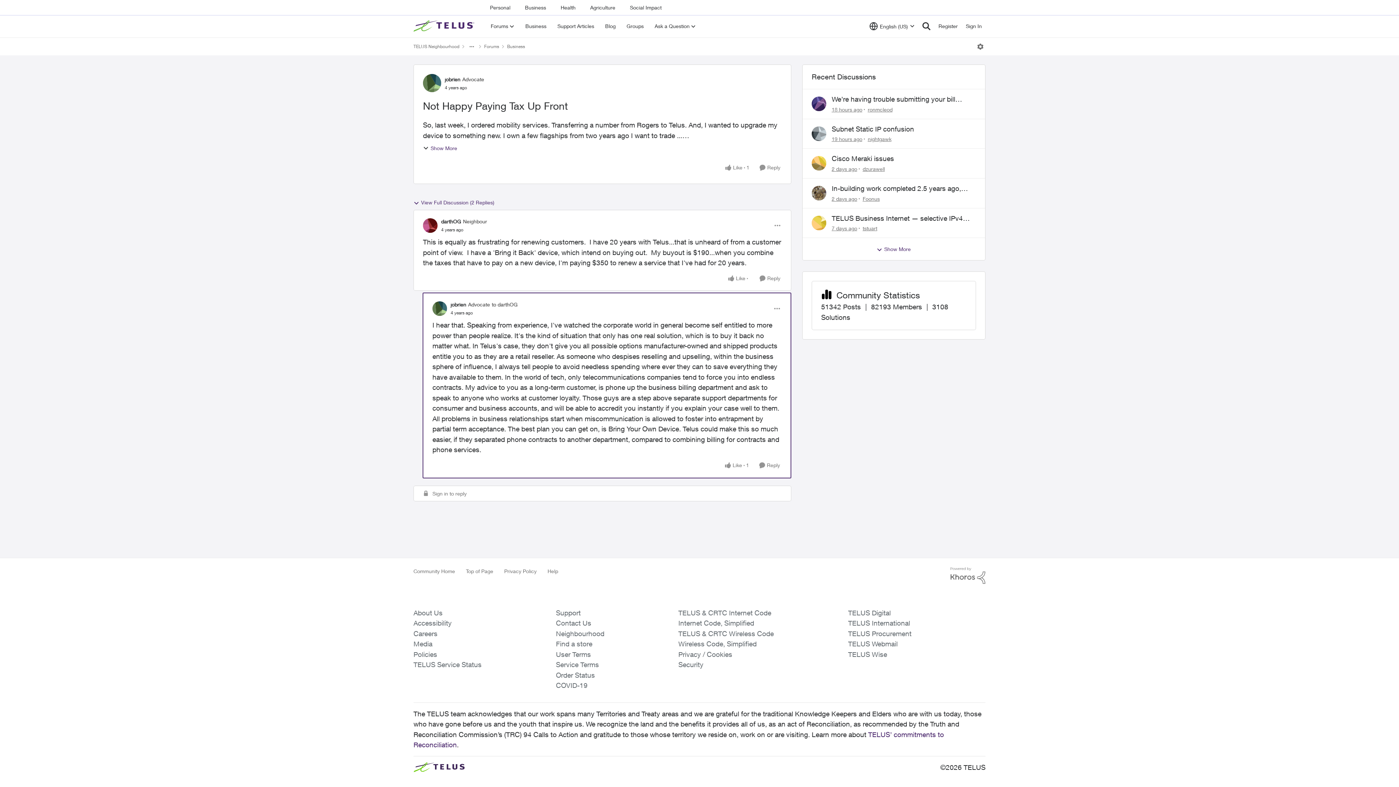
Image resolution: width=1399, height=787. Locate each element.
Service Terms (577, 665)
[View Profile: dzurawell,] (819, 163)
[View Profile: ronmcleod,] (819, 104)
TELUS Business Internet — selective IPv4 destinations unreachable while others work (898, 218)
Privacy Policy (520, 571)
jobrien (453, 79)
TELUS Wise (867, 654)
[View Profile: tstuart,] (819, 223)
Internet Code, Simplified (716, 623)
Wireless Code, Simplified (717, 644)
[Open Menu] (980, 47)
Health (568, 7)
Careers (426, 634)
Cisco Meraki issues (863, 158)
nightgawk (879, 139)
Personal (500, 7)
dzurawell (874, 169)
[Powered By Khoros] (968, 575)
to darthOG (505, 304)
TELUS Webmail (873, 644)
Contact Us (573, 623)
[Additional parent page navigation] (471, 47)
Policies (425, 654)
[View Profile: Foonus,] (819, 193)
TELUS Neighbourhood (436, 46)
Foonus (871, 199)
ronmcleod (880, 109)
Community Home (434, 571)
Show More (444, 148)
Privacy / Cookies (705, 654)
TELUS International (879, 623)
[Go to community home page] (445, 26)
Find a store (574, 644)
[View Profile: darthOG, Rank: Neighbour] (430, 225)
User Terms (573, 654)
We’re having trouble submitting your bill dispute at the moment (893, 99)
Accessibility (433, 623)
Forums (491, 46)
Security (691, 665)
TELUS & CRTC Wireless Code (726, 634)
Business (535, 7)
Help (553, 571)
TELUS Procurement (880, 634)
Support (568, 613)
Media (423, 644)
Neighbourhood (580, 634)
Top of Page (479, 571)
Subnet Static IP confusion (873, 129)
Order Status (575, 675)
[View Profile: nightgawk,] (819, 133)
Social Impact (646, 7)
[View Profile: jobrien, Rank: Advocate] (432, 83)
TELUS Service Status (448, 665)
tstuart (870, 228)
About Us (428, 613)
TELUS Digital (869, 613)
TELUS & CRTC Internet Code (724, 613)
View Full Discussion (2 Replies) (457, 202)
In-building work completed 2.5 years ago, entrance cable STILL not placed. (896, 188)
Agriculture (602, 7)
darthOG (451, 221)
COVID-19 (572, 685)
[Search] (926, 26)
